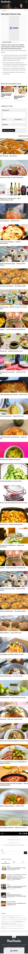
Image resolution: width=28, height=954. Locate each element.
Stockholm (19, 926)
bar (14, 915)
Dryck (8, 866)
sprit (15, 926)
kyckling (25, 919)
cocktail (22, 915)
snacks (9, 926)
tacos (23, 926)
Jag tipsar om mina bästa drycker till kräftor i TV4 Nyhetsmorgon (16, 887)
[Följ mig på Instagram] (22, 833)
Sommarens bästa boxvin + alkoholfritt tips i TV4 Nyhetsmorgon (16, 895)
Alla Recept (10, 874)
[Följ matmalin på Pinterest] (24, 833)
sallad (22, 924)
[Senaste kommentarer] (22, 862)
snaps (12, 926)
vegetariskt (18, 928)
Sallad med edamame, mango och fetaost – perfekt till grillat (16, 878)
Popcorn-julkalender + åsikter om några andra (6, 95)
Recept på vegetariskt (17, 876)
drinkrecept (18, 917)
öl (23, 928)
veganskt (13, 928)
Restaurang (11, 924)
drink (8, 917)
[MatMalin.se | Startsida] (7, 2)
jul (16, 919)
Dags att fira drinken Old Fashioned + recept (19, 97)
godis (6, 919)
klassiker (19, 919)
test (2, 928)
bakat (12, 915)
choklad (19, 915)
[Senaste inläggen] (5, 862)
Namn (4, 119)
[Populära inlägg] (14, 862)
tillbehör (6, 928)
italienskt (13, 919)
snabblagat (3, 926)
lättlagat (3, 922)
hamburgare (9, 919)
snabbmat (6, 926)
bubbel (17, 915)
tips (10, 928)
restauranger (18, 924)
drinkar (11, 918)
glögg (3, 919)
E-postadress (18, 119)
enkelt (22, 917)
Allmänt (4, 10)
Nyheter (19, 921)
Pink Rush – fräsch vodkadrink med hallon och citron (16, 904)
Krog (22, 919)
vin (22, 928)
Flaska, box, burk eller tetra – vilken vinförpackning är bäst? (16, 868)
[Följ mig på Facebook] (20, 833)
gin (1, 919)
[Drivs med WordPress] (9, 946)
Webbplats (5, 124)
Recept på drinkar (11, 901)
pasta (24, 921)
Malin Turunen (7, 42)
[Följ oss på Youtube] (26, 833)
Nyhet (13, 922)
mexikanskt (8, 922)
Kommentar (5, 110)
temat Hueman (21, 946)
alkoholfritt (3, 915)
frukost (25, 917)
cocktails (4, 917)
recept (4, 923)
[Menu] (26, 1)
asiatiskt (9, 915)
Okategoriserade (17, 874)
